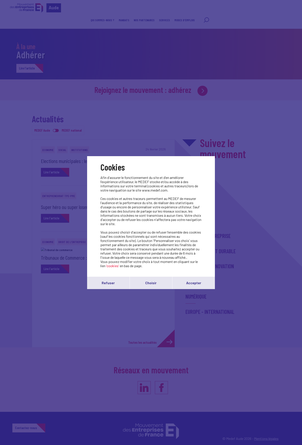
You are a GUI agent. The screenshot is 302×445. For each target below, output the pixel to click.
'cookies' (112, 266)
